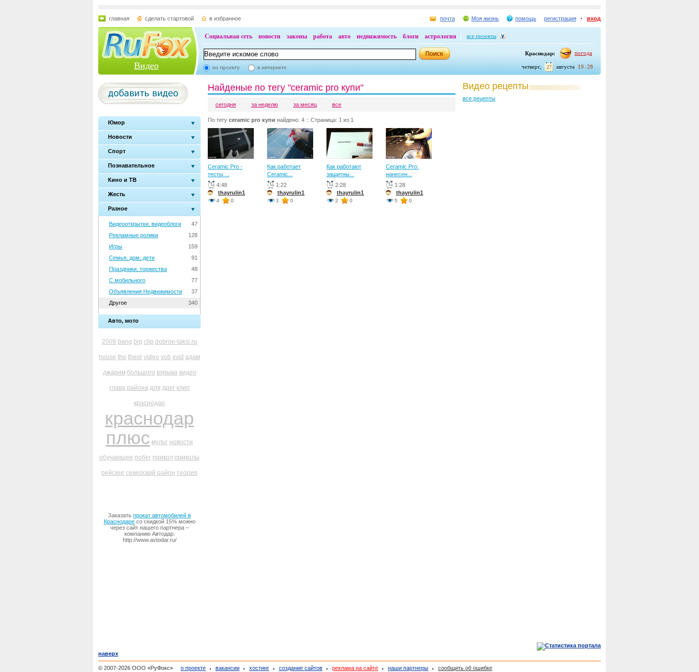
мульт (159, 442)
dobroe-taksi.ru (176, 341)
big (138, 341)
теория (187, 472)
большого (141, 372)
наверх (108, 653)
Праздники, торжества (138, 269)
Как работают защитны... (343, 170)
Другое (118, 303)
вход (594, 18)
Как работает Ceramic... (284, 170)
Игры (115, 246)
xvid (178, 357)
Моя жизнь (485, 18)
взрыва (167, 372)
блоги (411, 36)
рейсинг (112, 472)
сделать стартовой (169, 18)
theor (135, 357)
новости (269, 36)
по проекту (226, 67)
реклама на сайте (355, 668)
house (107, 357)
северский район (150, 472)
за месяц (305, 104)
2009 (109, 341)
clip (149, 341)
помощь (525, 18)
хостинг (259, 668)
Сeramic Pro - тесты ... (225, 170)
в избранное (225, 18)
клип (183, 387)
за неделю (264, 104)
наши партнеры (408, 668)
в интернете (272, 67)
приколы (187, 457)
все (336, 104)
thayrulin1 (231, 193)
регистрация (560, 18)
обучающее (116, 457)
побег (143, 457)
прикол (162, 457)
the (122, 357)
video (151, 357)
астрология (440, 36)
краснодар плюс (149, 428)
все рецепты (479, 98)
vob (166, 357)
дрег (168, 387)
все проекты (481, 36)
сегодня (225, 104)
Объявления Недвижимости (145, 291)
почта (447, 18)
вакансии (227, 668)
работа (322, 36)
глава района (129, 387)
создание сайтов (300, 668)
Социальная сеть (228, 36)
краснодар (149, 403)
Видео (146, 65)
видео (187, 372)
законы (297, 36)
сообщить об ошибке (465, 668)
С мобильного (127, 280)
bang (125, 341)
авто (344, 36)
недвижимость (377, 36)
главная (119, 18)
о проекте (193, 668)
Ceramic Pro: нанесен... (402, 170)
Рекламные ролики (133, 235)
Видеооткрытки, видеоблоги (145, 224)
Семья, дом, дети (132, 258)
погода (583, 53)
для (155, 387)
